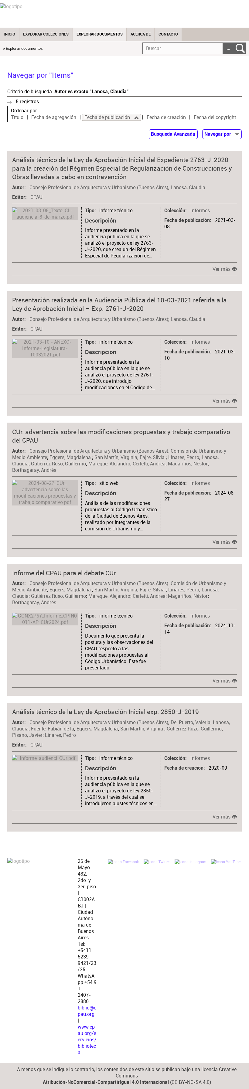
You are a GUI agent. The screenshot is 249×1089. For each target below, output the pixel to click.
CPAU (36, 197)
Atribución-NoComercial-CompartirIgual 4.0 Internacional (106, 1082)
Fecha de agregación (53, 117)
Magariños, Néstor (188, 464)
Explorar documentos (100, 34)
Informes (200, 210)
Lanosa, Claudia (188, 187)
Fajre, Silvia (153, 457)
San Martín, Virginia (115, 457)
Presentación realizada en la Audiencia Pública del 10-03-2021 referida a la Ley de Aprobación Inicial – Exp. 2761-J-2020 (119, 304)
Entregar (240, 48)
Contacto (168, 34)
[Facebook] (123, 862)
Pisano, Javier (27, 735)
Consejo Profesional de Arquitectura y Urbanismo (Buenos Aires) (98, 187)
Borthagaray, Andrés (34, 470)
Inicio (9, 34)
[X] (156, 862)
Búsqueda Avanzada (173, 134)
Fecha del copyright (215, 117)
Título (17, 117)
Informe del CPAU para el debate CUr (64, 573)
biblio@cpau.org (87, 1011)
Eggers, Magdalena (70, 457)
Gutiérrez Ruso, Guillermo (58, 464)
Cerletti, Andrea (149, 464)
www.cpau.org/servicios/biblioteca (87, 1040)
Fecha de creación (166, 117)
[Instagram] (190, 862)
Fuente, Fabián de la (52, 729)
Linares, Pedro (183, 457)
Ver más (221, 269)
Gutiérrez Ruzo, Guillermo (194, 729)
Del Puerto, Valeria (190, 722)
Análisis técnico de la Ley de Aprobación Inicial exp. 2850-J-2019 (105, 711)
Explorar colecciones (46, 34)
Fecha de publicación (107, 117)
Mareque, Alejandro (109, 464)
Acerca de (141, 34)
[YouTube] (226, 862)
